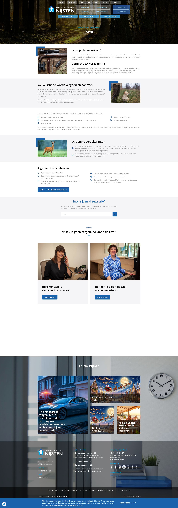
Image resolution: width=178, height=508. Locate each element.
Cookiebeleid (111, 490)
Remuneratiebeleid (71, 490)
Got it (133, 503)
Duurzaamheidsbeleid (55, 490)
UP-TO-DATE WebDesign (131, 496)
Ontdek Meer (49, 297)
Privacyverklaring (124, 490)
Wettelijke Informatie (87, 490)
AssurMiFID (101, 490)
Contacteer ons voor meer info (53, 190)
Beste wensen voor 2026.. (84, 461)
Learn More (125, 503)
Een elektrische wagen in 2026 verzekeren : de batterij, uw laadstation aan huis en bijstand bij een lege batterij (89, 455)
